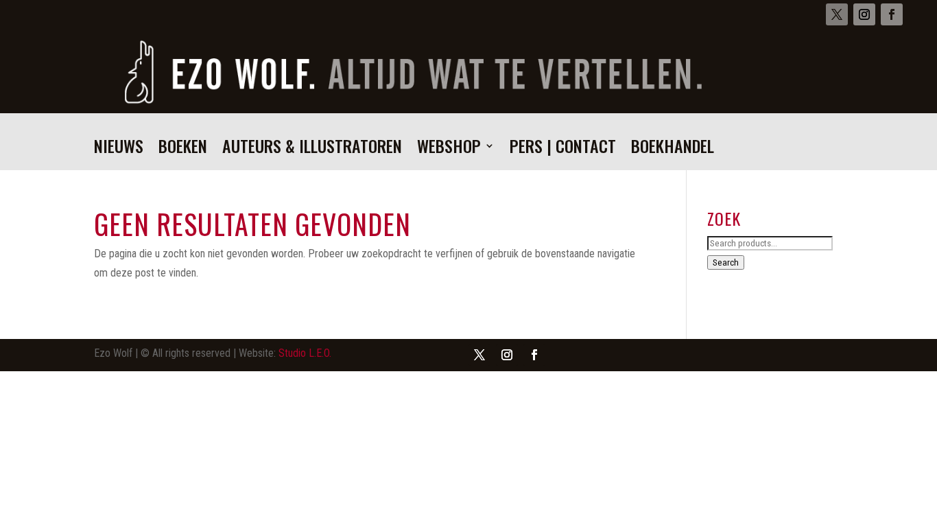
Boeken (182, 149)
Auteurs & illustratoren (312, 149)
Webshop (449, 149)
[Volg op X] (837, 14)
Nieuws (118, 149)
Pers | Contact (563, 149)
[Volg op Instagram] (864, 14)
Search (726, 262)
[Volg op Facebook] (892, 14)
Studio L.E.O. (304, 353)
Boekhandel (672, 149)
